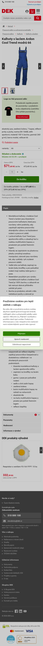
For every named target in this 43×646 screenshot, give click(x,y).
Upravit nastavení (21, 339)
